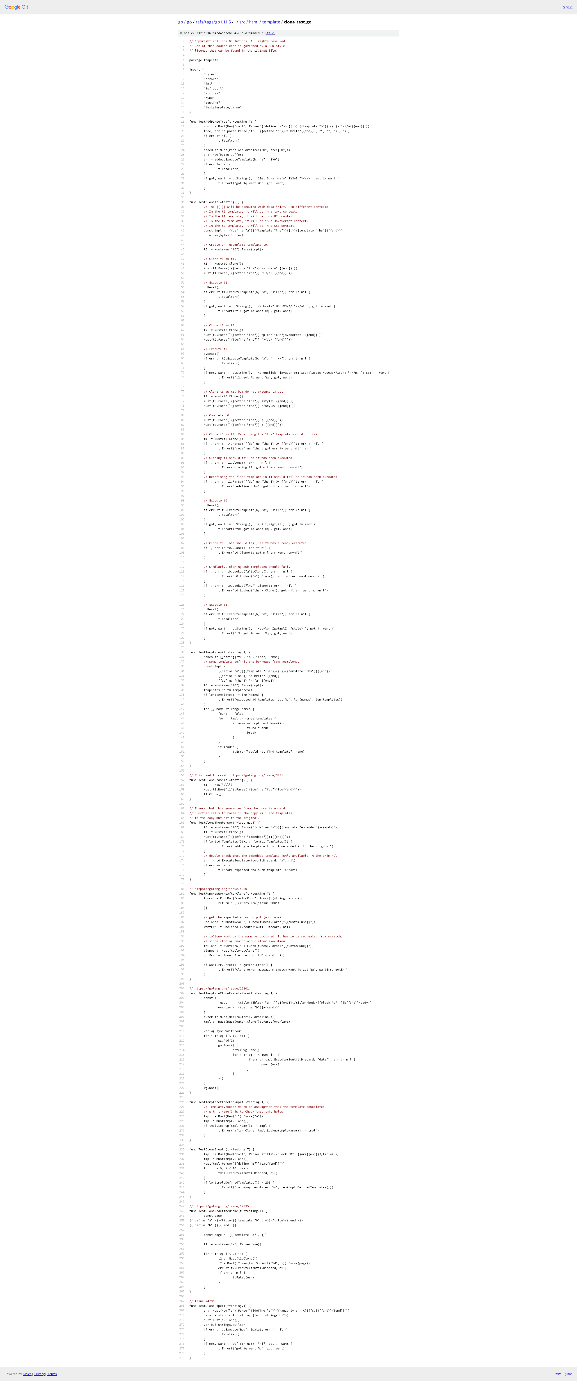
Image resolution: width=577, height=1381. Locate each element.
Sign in (567, 7)
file (270, 33)
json (568, 1374)
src (242, 22)
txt (558, 1374)
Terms (52, 1374)
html (253, 22)
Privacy (39, 1374)
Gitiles (27, 1374)
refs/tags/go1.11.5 (213, 22)
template (271, 22)
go (180, 22)
